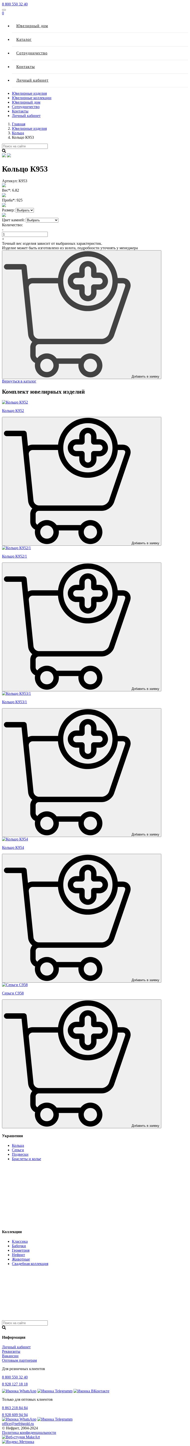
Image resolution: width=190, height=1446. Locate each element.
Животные (21, 1259)
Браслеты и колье (26, 1159)
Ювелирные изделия (29, 93)
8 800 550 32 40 (15, 4)
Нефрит (18, 1255)
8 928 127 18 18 (15, 1384)
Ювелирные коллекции (31, 98)
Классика (20, 1241)
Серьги (18, 1150)
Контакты (25, 67)
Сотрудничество (32, 53)
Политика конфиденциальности (29, 1432)
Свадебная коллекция (30, 1264)
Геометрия (20, 1250)
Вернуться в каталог (19, 381)
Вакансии (10, 1356)
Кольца (18, 133)
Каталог (24, 39)
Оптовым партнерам (19, 1360)
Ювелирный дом (32, 26)
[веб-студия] (21, 1437)
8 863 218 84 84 (15, 1408)
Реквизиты (11, 1351)
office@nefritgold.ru (18, 1424)
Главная (18, 124)
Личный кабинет (32, 80)
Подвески (20, 1154)
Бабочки (19, 1246)
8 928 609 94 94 (15, 1415)
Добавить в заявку (145, 376)
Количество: (12, 225)
